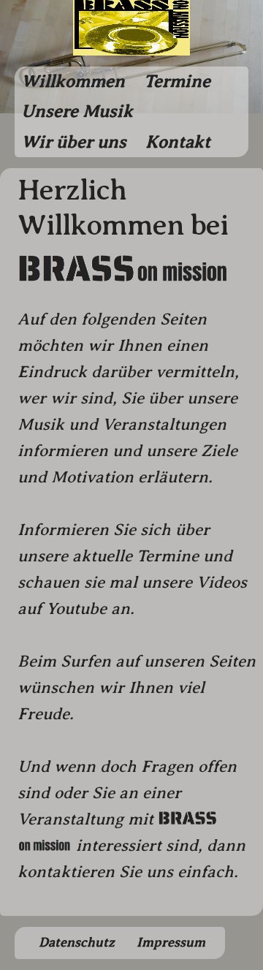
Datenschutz (77, 942)
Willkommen (73, 81)
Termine (177, 81)
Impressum (171, 942)
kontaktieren (66, 872)
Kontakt (177, 141)
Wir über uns (73, 141)
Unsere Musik (77, 111)
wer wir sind (65, 398)
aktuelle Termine (135, 556)
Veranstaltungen (164, 424)
